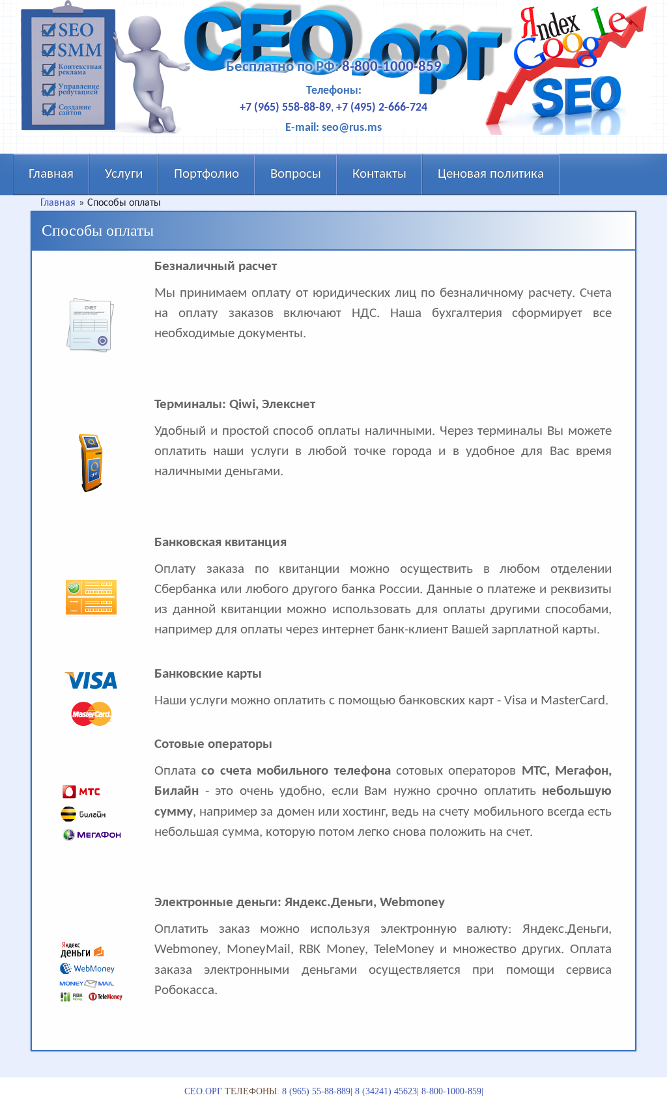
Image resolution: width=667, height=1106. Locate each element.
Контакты (379, 174)
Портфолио (206, 174)
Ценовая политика (491, 174)
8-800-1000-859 (392, 67)
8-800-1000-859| (452, 1091)
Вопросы (295, 174)
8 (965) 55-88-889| (317, 1091)
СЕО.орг (203, 1091)
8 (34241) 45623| (387, 1091)
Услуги (124, 174)
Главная (51, 174)
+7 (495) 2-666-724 (381, 107)
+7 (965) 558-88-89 (285, 107)
